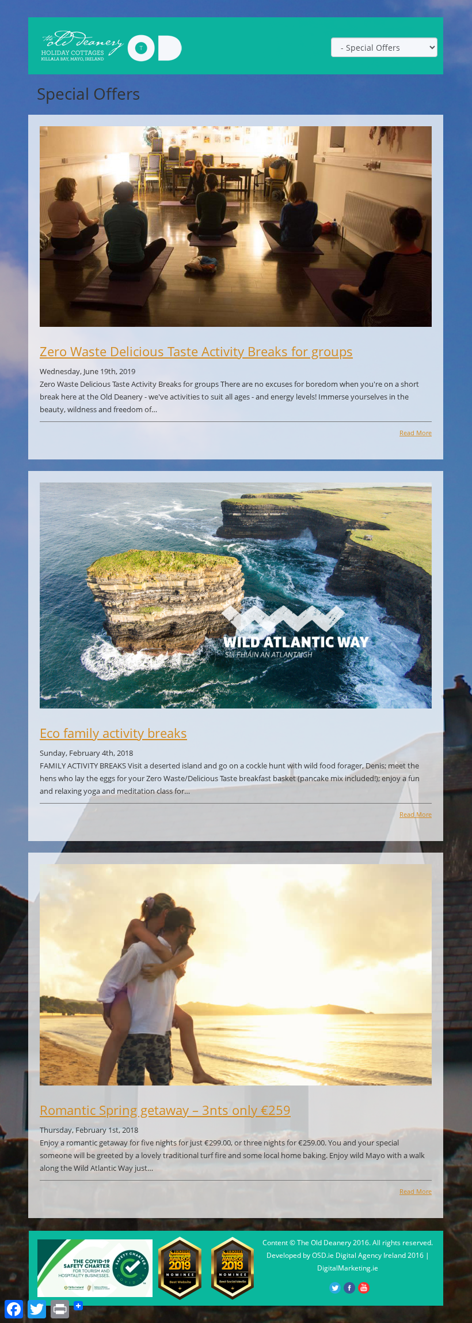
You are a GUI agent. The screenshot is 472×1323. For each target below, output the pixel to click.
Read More (415, 432)
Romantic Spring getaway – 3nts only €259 (165, 1109)
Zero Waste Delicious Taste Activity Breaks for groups (196, 351)
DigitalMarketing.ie (347, 1268)
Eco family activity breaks (113, 732)
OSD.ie (323, 1255)
